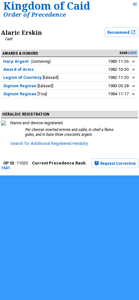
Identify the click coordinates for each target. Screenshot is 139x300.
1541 (5, 167)
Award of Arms (18, 69)
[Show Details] (133, 61)
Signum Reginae (20, 85)
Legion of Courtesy (22, 77)
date (133, 53)
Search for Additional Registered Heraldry (49, 143)
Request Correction (117, 163)
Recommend (119, 32)
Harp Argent (15, 61)
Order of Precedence (34, 14)
